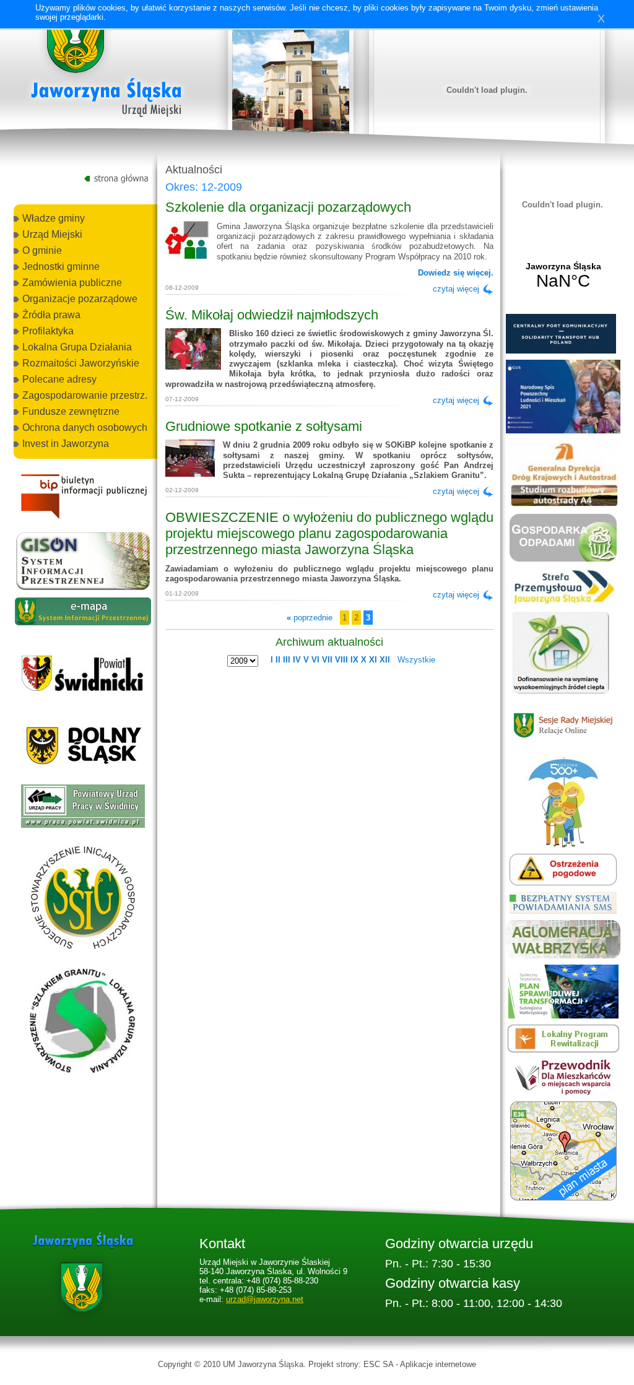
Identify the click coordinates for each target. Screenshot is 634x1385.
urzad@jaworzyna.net (264, 1299)
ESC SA (378, 1364)
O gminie (42, 250)
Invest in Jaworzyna (65, 443)
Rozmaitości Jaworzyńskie (80, 363)
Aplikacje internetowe (438, 1364)
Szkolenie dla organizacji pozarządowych (288, 207)
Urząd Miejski (52, 234)
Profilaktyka (48, 331)
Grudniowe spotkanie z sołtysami (263, 426)
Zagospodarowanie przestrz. (84, 395)
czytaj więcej (456, 288)
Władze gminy (53, 218)
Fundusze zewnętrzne (70, 411)
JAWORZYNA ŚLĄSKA (563, 276)
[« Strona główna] (106, 67)
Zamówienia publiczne (72, 282)
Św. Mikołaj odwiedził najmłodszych (271, 315)
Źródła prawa (51, 315)
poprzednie (309, 617)
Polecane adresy (59, 379)
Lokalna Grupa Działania (77, 347)
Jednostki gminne (61, 266)
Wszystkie (416, 659)
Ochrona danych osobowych (84, 427)
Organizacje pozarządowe (79, 298)
